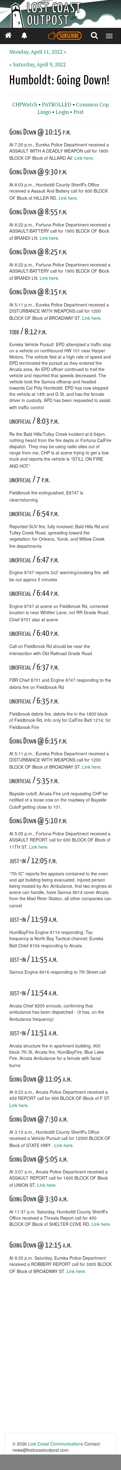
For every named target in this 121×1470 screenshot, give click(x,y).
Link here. (84, 158)
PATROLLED (56, 104)
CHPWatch (24, 104)
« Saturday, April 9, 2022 (37, 64)
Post (79, 112)
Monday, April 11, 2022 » (37, 51)
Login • (64, 112)
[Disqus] (60, 1354)
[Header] (60, 14)
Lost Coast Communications (55, 1444)
